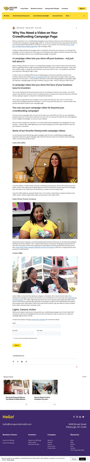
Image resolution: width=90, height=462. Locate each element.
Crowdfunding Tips (18, 355)
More (67, 16)
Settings (74, 459)
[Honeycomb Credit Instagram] (77, 417)
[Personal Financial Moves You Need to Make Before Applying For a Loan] (16, 387)
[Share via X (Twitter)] (17, 361)
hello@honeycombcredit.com (17, 424)
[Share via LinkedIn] (22, 361)
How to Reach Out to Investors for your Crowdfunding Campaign (43, 398)
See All (84, 376)
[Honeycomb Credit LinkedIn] (80, 417)
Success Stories (57, 16)
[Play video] (45, 164)
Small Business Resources (21, 16)
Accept (82, 459)
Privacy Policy (10, 460)
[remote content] (45, 335)
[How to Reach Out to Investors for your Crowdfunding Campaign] (45, 387)
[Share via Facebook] (13, 361)
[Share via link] (26, 361)
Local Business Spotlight (41, 16)
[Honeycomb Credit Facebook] (74, 417)
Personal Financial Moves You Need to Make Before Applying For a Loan (15, 398)
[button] (84, 15)
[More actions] (76, 28)
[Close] (88, 459)
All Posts (6, 16)
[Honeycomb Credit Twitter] (83, 417)
